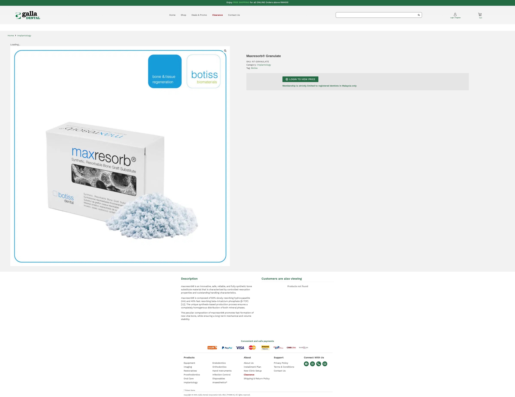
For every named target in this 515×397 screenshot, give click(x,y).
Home (172, 15)
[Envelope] (324, 363)
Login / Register (455, 17)
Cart (480, 18)
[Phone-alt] (318, 363)
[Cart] (480, 14)
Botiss (254, 68)
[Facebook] (306, 363)
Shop (183, 15)
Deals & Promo (199, 15)
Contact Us (234, 15)
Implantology (24, 35)
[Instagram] (312, 363)
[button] (225, 50)
